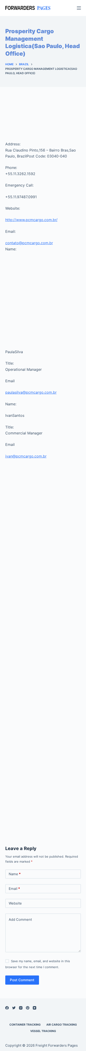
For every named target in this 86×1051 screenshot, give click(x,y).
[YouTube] (34, 1008)
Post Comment (22, 980)
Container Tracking (25, 1024)
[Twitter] (14, 1008)
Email (14, 888)
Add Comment (20, 919)
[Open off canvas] (79, 8)
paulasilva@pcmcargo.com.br (31, 392)
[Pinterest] (27, 1008)
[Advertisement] (43, 118)
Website (15, 903)
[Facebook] (7, 1008)
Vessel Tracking (43, 1031)
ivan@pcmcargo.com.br (26, 456)
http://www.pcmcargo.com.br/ (31, 219)
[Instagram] (20, 1008)
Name (15, 874)
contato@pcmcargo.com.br (29, 243)
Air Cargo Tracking (61, 1024)
